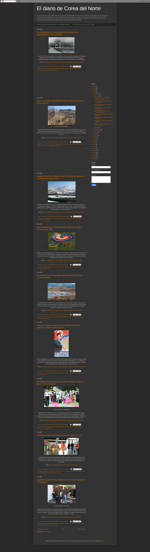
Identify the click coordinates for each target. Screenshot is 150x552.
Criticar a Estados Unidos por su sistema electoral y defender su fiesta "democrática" (58, 326)
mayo (95, 138)
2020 (94, 92)
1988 (43, 266)
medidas (72, 426)
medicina (66, 68)
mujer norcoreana (70, 316)
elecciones (66, 373)
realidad (73, 218)
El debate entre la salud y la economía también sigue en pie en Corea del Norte (63, 420)
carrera (43, 68)
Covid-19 (66, 218)
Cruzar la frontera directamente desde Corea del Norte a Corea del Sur (63, 137)
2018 (94, 142)
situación (39, 318)
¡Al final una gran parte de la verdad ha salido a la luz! (59, 435)
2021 (94, 90)
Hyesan (69, 218)
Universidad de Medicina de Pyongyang (49, 70)
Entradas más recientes (42, 529)
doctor (54, 68)
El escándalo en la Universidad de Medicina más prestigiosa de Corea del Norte (57, 33)
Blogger (102, 541)
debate (58, 426)
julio (95, 133)
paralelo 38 (82, 143)
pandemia (76, 426)
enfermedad (67, 471)
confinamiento (48, 218)
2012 (94, 154)
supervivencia (40, 220)
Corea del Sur (52, 143)
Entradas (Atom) (47, 531)
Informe (77, 471)
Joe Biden (78, 373)
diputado (67, 523)
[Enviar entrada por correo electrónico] (71, 66)
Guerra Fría (66, 266)
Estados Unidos (72, 373)
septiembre (97, 129)
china (43, 218)
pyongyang (70, 68)
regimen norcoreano (77, 68)
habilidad (73, 143)
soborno (39, 70)
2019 (94, 140)
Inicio (63, 529)
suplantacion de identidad (52, 524)
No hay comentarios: (64, 66)
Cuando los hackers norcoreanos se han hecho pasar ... (102, 124)
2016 (94, 146)
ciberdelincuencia (54, 523)
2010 (94, 158)
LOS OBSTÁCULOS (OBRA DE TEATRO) (83, 24)
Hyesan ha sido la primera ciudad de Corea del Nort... (102, 105)
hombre (77, 143)
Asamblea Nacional (46, 523)
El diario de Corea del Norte (69, 8)
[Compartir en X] (77, 66)
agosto (96, 131)
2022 (94, 88)
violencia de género (46, 318)
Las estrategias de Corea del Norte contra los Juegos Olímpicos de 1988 (63, 260)
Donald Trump (61, 373)
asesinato (44, 316)
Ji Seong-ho (75, 523)
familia (62, 68)
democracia (54, 373)
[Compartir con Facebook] (78, 66)
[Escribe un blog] (75, 66)
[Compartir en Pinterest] (80, 66)
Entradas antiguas (81, 529)
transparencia (54, 472)
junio (95, 136)
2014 (94, 150)
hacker (71, 523)
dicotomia (63, 426)
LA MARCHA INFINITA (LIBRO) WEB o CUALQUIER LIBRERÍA (52, 24)
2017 (94, 144)
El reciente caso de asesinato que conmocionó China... (102, 111)
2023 (94, 86)
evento (62, 266)
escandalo (58, 68)
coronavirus (60, 218)
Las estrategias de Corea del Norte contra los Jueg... (102, 108)
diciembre (96, 94)
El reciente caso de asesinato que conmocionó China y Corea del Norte (64, 310)
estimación (73, 471)
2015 (94, 148)
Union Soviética (46, 268)
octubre (96, 127)
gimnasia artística (67, 143)
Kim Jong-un (82, 471)
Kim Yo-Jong (41, 374)
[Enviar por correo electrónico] (73, 66)
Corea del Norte (49, 68)
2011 (94, 156)
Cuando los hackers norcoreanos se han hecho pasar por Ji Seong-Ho (63, 517)
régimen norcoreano (79, 316)
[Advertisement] (62, 84)
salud (44, 428)
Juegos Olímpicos (73, 266)
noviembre (97, 96)
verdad (58, 472)
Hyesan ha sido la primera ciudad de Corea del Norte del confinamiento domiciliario (63, 212)
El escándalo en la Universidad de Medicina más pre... (102, 98)
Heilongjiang (63, 316)
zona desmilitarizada (51, 145)
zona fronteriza (59, 145)
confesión (51, 316)
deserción (57, 143)
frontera (61, 143)
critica (50, 373)
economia (67, 426)
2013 (94, 152)
